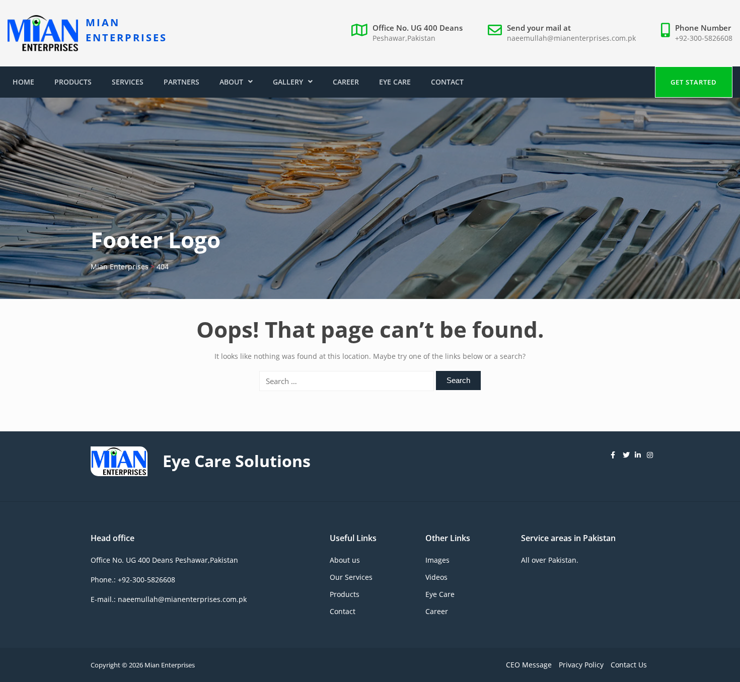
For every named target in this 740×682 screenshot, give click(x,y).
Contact (447, 82)
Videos (436, 577)
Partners (181, 82)
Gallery (288, 82)
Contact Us (629, 664)
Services (127, 82)
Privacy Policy (581, 664)
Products (73, 82)
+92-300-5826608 (703, 38)
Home (23, 82)
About (231, 82)
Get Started (694, 82)
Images (437, 560)
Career (346, 82)
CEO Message (529, 664)
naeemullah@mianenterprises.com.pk (571, 38)
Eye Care (395, 82)
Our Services (351, 577)
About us (345, 560)
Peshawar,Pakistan (404, 38)
